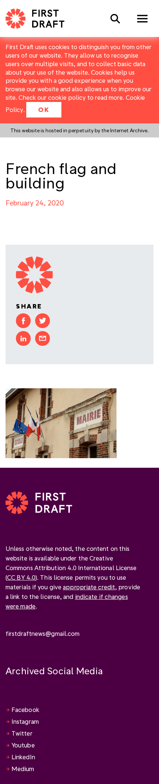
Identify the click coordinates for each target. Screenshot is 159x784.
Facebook (25, 709)
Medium (22, 768)
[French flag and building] (61, 422)
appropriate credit (89, 586)
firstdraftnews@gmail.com (43, 633)
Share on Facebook (23, 320)
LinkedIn (23, 756)
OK (44, 109)
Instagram (25, 721)
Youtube (23, 745)
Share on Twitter (42, 320)
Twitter (22, 733)
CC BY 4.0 (21, 577)
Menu (142, 19)
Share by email (42, 338)
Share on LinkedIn (23, 338)
